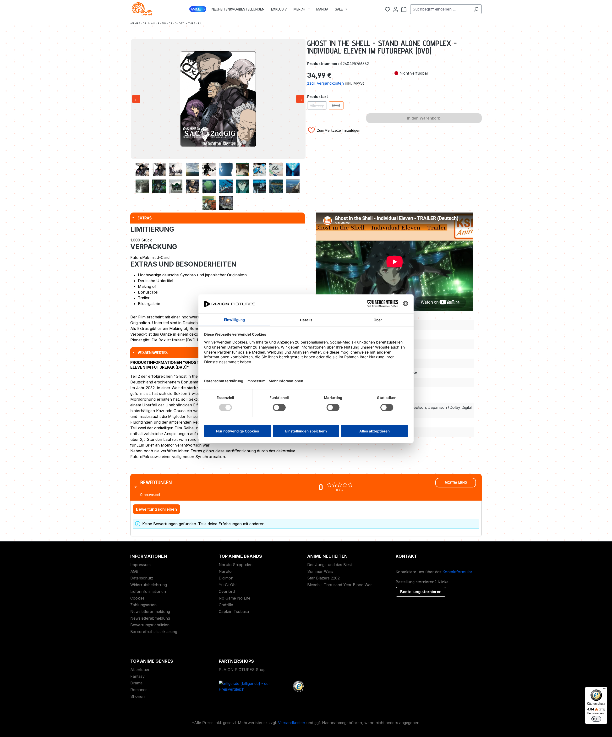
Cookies (137, 598)
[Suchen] (476, 9)
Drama (136, 683)
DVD (338, 106)
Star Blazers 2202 (323, 578)
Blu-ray (318, 106)
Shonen (137, 696)
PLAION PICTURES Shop (242, 669)
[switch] (596, 719)
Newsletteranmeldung (150, 611)
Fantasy (137, 676)
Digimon (226, 578)
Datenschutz (141, 578)
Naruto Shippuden (235, 564)
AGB (134, 571)
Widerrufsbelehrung (148, 584)
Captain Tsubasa (234, 611)
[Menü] (604, 690)
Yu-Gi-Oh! (227, 584)
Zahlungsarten (143, 604)
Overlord (227, 591)
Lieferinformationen (148, 591)
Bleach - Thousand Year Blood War (339, 584)
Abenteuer (140, 669)
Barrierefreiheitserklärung (153, 631)
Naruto (225, 571)
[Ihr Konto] (396, 9)
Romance (139, 689)
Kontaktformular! (458, 571)
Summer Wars (320, 571)
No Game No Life (234, 598)
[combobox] (440, 9)
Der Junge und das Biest (329, 564)
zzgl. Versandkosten (326, 83)
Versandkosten (291, 722)
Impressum (140, 564)
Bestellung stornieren (421, 591)
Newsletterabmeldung (150, 618)
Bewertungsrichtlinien (149, 624)
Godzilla (226, 604)
